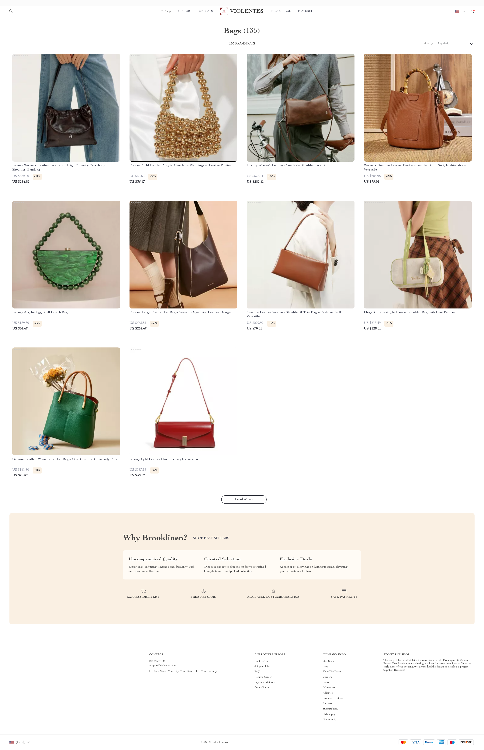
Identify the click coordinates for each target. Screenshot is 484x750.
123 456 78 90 (156, 661)
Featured (305, 11)
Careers (327, 677)
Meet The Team (332, 672)
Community (329, 719)
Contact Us (261, 661)
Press (326, 682)
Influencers (329, 687)
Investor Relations (333, 698)
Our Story (328, 661)
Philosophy (329, 714)
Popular (183, 11)
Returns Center (263, 677)
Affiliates (328, 693)
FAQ (257, 672)
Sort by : (429, 43)
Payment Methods (264, 682)
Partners (327, 703)
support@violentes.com (162, 665)
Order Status (261, 687)
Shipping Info (262, 666)
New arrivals (281, 11)
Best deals (204, 11)
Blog (325, 666)
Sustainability (330, 709)
